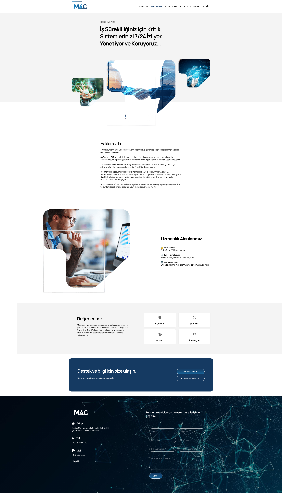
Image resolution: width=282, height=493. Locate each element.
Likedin (76, 461)
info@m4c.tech (78, 455)
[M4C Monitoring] (79, 2)
